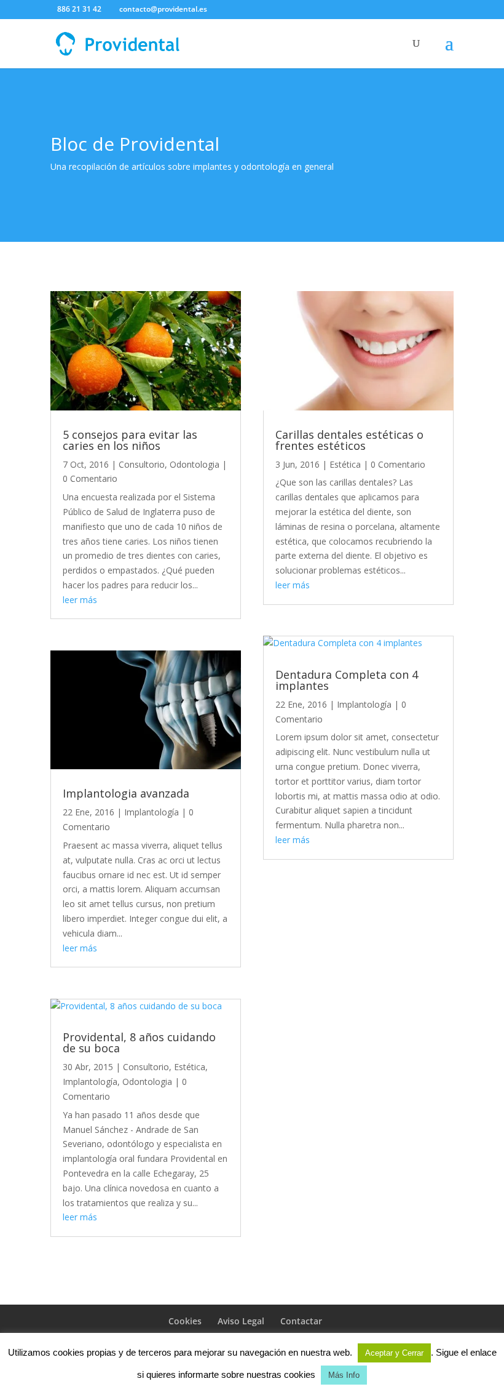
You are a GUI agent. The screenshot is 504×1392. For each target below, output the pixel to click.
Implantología (151, 812)
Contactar (301, 1321)
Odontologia (194, 464)
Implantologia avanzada (126, 793)
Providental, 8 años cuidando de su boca (139, 1042)
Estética (189, 1067)
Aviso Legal (241, 1321)
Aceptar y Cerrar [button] (394, 1353)
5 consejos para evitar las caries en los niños (130, 440)
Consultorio (142, 464)
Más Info (344, 1375)
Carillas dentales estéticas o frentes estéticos (349, 440)
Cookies (185, 1321)
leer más (80, 600)
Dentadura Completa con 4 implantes (346, 680)
